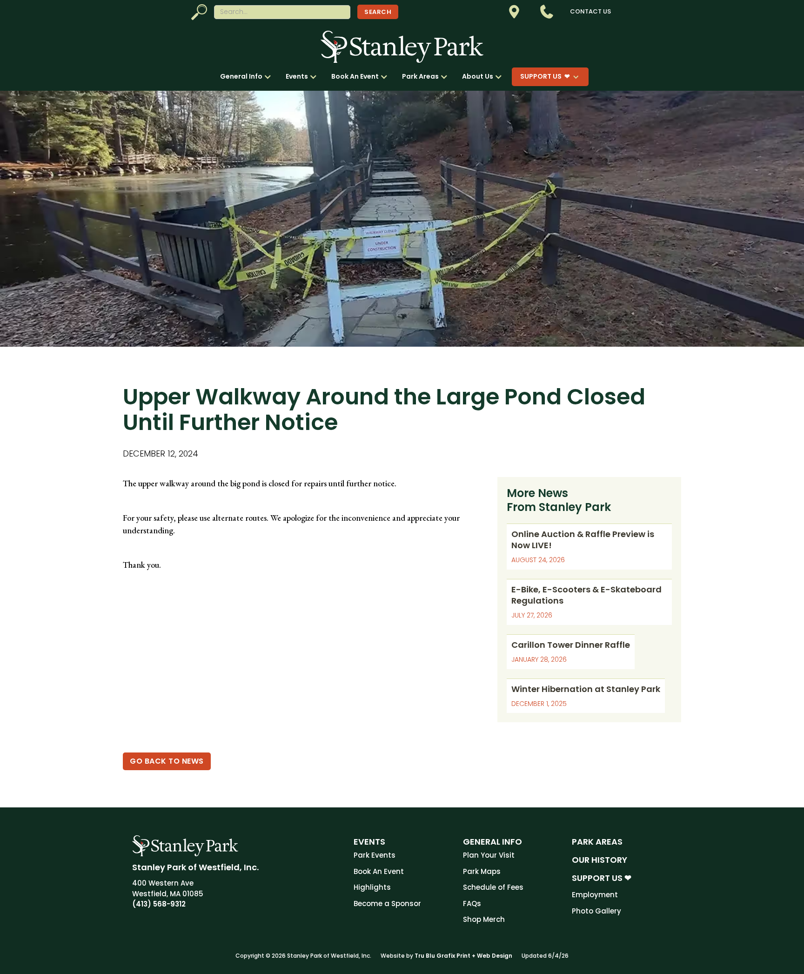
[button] (248, 76)
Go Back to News (167, 761)
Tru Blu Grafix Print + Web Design (463, 956)
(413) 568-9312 (159, 904)
